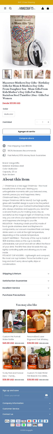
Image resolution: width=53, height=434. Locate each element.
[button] (5, 8)
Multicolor (8, 114)
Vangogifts (29, 430)
